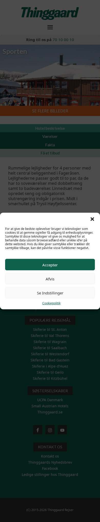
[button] (92, 219)
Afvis (50, 278)
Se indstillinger (50, 292)
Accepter (50, 264)
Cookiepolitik (51, 303)
